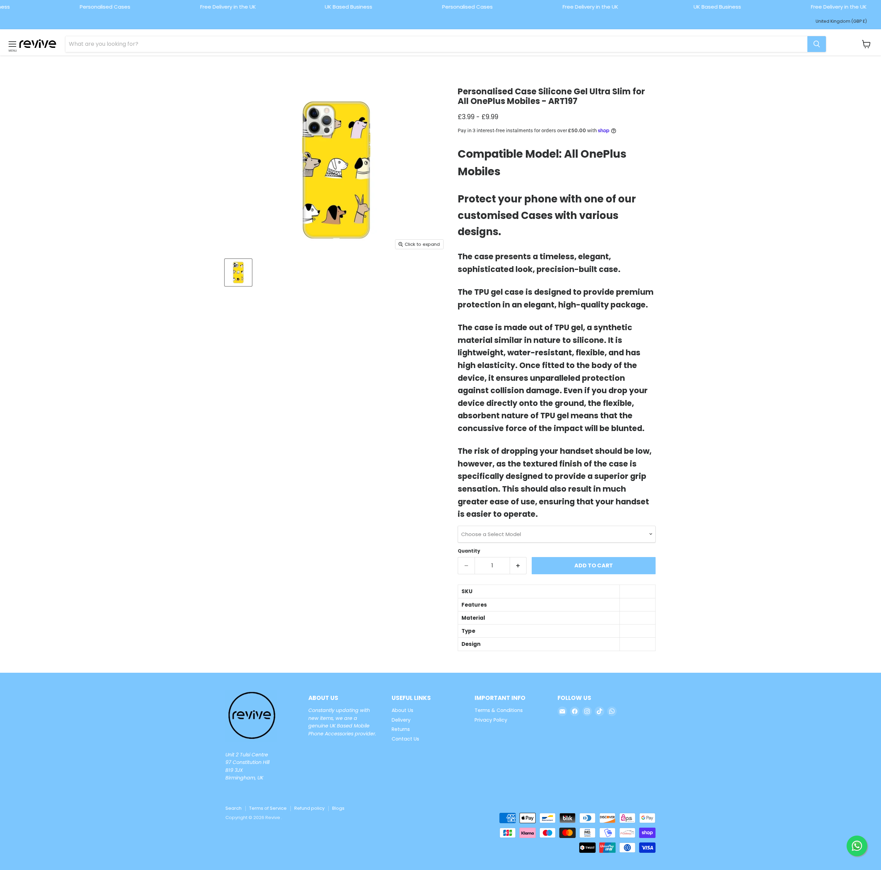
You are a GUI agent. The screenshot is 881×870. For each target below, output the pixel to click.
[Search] (816, 44)
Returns (401, 729)
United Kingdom (841, 21)
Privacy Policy (491, 719)
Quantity (469, 551)
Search (233, 808)
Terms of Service (268, 808)
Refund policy (309, 808)
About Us (402, 710)
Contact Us (405, 738)
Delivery (401, 719)
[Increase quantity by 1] (518, 565)
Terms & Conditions (499, 710)
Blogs (338, 808)
